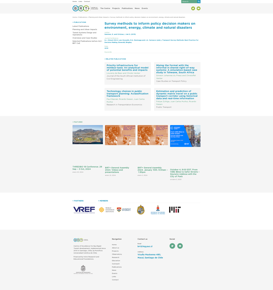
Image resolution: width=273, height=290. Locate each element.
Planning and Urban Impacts (99, 17)
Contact (115, 280)
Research (115, 257)
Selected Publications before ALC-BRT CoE (87, 42)
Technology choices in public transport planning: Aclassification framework (127, 93)
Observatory (117, 254)
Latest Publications (81, 26)
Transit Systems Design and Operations (84, 34)
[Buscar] (198, 1)
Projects (116, 8)
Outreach (116, 264)
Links (114, 276)
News (137, 8)
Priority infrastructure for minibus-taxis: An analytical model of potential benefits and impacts (127, 67)
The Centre (105, 8)
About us (115, 248)
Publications (127, 8)
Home (75, 17)
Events (145, 8)
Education (116, 260)
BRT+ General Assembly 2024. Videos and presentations (117, 170)
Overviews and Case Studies (85, 38)
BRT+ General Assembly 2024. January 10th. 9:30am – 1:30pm (153, 170)
